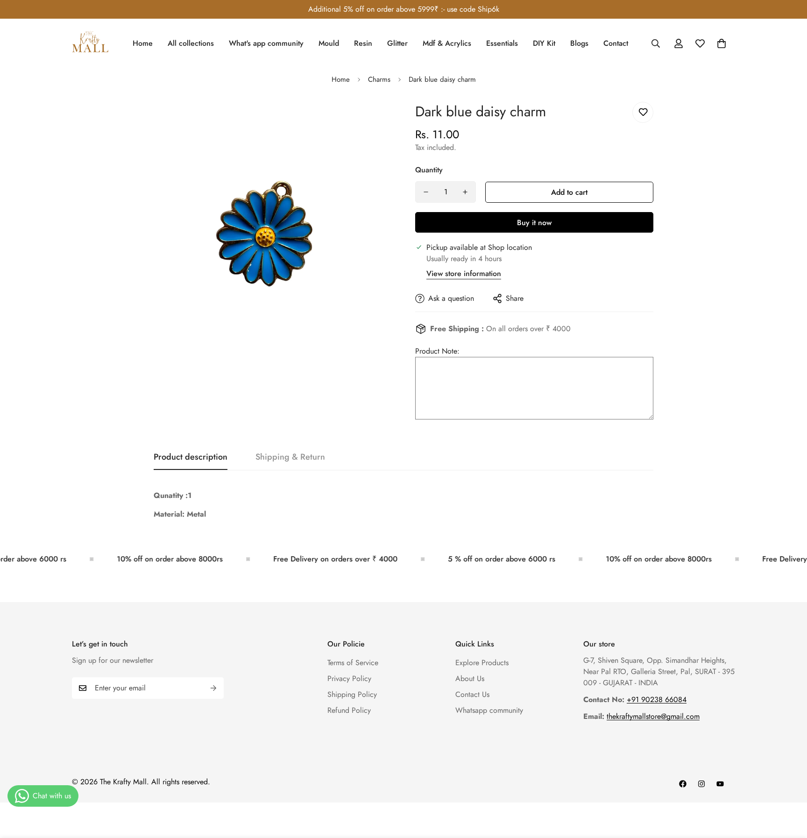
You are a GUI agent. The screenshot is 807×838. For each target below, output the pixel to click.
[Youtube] (720, 784)
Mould (329, 43)
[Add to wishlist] (642, 112)
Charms (379, 79)
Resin (363, 43)
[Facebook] (683, 784)
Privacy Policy (349, 678)
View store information (463, 273)
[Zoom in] (371, 119)
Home (143, 43)
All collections (191, 43)
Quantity (429, 169)
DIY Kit (544, 43)
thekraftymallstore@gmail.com (653, 716)
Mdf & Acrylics (447, 43)
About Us (469, 678)
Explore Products (482, 662)
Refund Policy (349, 710)
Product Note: (437, 351)
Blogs (579, 43)
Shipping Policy (352, 694)
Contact (615, 43)
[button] (721, 43)
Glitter (397, 43)
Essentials (502, 43)
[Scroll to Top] (789, 787)
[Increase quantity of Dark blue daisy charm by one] (465, 192)
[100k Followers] (701, 784)
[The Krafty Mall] (90, 43)
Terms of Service (352, 662)
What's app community (266, 43)
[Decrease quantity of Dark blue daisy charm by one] (426, 192)
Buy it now (534, 222)
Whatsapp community (489, 710)
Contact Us (472, 694)
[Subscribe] (213, 688)
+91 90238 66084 (657, 699)
